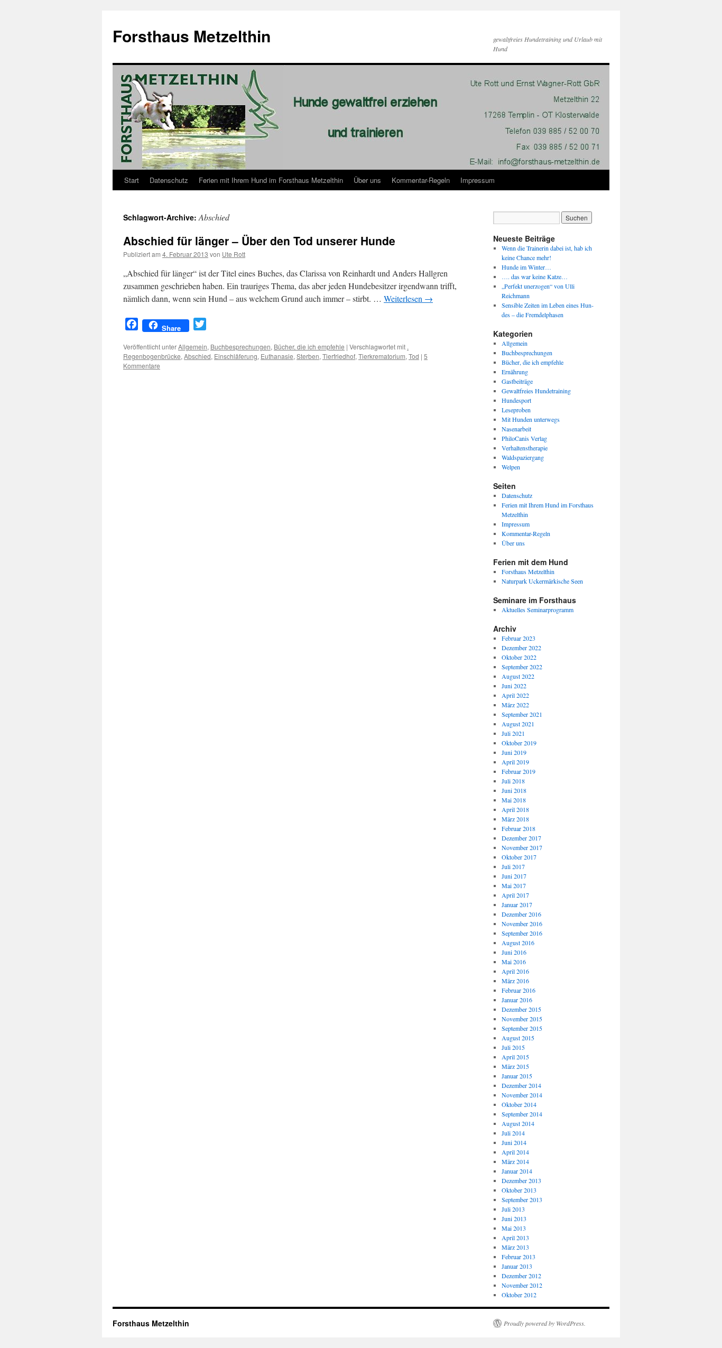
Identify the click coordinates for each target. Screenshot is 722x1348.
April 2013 (515, 1237)
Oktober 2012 (519, 1294)
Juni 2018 (514, 790)
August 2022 (518, 676)
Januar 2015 (517, 1076)
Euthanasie (277, 356)
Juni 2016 (514, 952)
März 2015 (515, 1066)
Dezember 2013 (521, 1180)
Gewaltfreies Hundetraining (536, 390)
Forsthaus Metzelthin (192, 35)
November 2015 (522, 1018)
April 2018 (515, 809)
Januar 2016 (517, 999)
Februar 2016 (518, 990)
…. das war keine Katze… (535, 276)
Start (131, 180)
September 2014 (522, 1114)
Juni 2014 (514, 1142)
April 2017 (515, 895)
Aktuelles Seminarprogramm (537, 609)
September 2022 (522, 666)
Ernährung (515, 371)
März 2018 (515, 819)
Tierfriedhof (338, 356)
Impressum (477, 180)
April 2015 (515, 1056)
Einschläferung (235, 356)
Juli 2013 (513, 1209)
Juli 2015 (513, 1047)
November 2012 (522, 1285)
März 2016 (515, 980)
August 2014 (518, 1123)
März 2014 (515, 1161)
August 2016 (518, 942)
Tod (414, 356)
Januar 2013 (517, 1266)
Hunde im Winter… (526, 267)
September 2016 (522, 933)
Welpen (511, 467)
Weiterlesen (408, 298)
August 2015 (518, 1037)
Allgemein (192, 346)
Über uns (367, 180)
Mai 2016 (514, 961)
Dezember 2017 (521, 838)
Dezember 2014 (521, 1085)
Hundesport (516, 400)
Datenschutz (169, 180)
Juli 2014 (513, 1133)
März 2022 (515, 704)
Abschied (197, 356)
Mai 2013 (514, 1228)
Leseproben (516, 409)
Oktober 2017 (519, 857)
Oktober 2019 (519, 742)
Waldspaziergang (523, 457)
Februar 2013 (518, 1256)
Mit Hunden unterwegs (531, 419)
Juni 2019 (514, 752)
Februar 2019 (518, 771)
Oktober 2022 (519, 657)
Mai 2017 (514, 885)
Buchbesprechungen (240, 346)
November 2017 (522, 847)
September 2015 (522, 1028)
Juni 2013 (514, 1218)
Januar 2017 (517, 904)
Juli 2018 (513, 781)
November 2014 (522, 1095)
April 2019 (515, 762)
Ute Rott (233, 254)
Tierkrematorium (381, 356)
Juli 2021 (513, 733)
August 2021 (518, 723)
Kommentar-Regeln (421, 180)
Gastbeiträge (517, 381)
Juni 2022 (514, 685)
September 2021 (522, 714)
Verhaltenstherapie (525, 448)
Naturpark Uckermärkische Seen (542, 581)
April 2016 (515, 971)
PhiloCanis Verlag (524, 438)
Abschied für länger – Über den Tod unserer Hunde (259, 240)
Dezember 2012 (521, 1275)
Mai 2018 (514, 800)
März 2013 (515, 1247)
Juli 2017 (513, 866)
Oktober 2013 (519, 1190)
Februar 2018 (518, 828)
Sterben (308, 356)
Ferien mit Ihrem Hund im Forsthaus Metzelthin (271, 180)
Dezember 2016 (521, 914)
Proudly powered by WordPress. (545, 1323)
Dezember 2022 (521, 647)
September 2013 (522, 1199)
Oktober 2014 (519, 1104)
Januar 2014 (517, 1171)
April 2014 (515, 1152)
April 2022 (515, 695)
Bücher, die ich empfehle (309, 346)
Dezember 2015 (521, 1009)
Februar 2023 (518, 638)
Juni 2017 (514, 876)
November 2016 (522, 923)
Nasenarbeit (516, 428)
